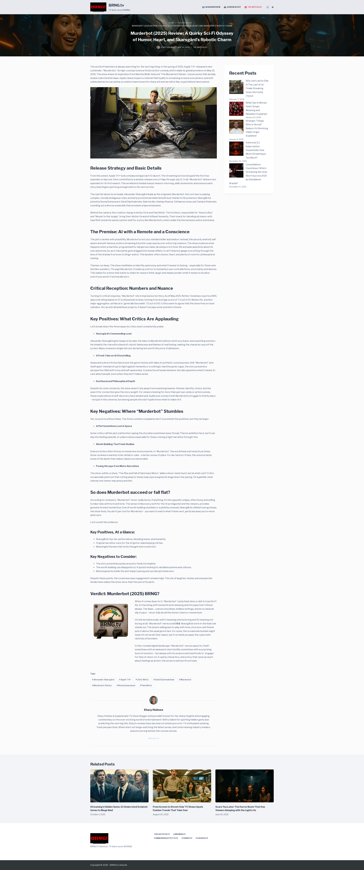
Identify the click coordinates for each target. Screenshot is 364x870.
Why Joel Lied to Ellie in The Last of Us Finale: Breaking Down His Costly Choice (257, 88)
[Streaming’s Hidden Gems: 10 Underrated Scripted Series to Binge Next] (119, 785)
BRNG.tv (116, 5)
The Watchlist (255, 7)
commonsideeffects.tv (166, 838)
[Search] (268, 7)
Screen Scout (234, 7)
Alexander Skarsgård (103, 679)
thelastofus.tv (162, 834)
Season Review (212, 7)
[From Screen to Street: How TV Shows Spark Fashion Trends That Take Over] (182, 785)
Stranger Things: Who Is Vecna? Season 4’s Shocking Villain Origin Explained (257, 128)
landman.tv (179, 834)
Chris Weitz (142, 679)
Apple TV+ (125, 679)
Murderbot (185, 679)
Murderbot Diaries (102, 685)
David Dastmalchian (163, 679)
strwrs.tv (187, 838)
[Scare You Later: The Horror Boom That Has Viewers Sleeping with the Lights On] (244, 785)
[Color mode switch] (273, 7)
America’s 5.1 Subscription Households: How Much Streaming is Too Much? (256, 150)
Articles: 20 (153, 738)
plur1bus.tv (202, 838)
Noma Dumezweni (126, 685)
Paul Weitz (146, 685)
